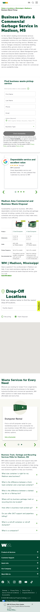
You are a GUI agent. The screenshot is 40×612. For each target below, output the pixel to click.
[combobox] (18, 126)
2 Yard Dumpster (18, 231)
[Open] (33, 126)
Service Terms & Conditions (10, 592)
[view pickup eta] (29, 2)
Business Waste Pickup (9, 10)
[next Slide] (36, 192)
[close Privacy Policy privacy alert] (32, 604)
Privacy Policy (11, 610)
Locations (11, 8)
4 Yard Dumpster (31, 231)
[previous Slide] (3, 192)
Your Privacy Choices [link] (12, 600)
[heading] (20, 475)
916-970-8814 (6, 276)
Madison (28, 8)
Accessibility (6, 595)
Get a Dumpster (10, 437)
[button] (36, 2)
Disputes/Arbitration (28, 592)
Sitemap (4, 590)
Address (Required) (11, 118)
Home (4, 8)
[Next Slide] (35, 445)
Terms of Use (19, 146)
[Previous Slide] (4, 445)
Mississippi (20, 8)
